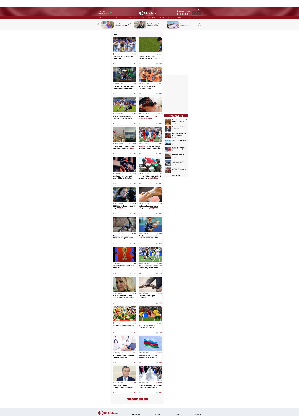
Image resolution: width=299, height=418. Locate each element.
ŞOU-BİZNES (170, 17)
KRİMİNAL (116, 17)
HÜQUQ (136, 17)
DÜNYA (108, 17)
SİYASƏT (101, 17)
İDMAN (130, 17)
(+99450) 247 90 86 (103, 13)
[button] (200, 24)
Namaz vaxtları (184, 11)
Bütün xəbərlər (176, 175)
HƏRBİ (123, 17)
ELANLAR (161, 17)
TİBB (142, 17)
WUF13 (178, 17)
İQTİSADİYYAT (151, 17)
